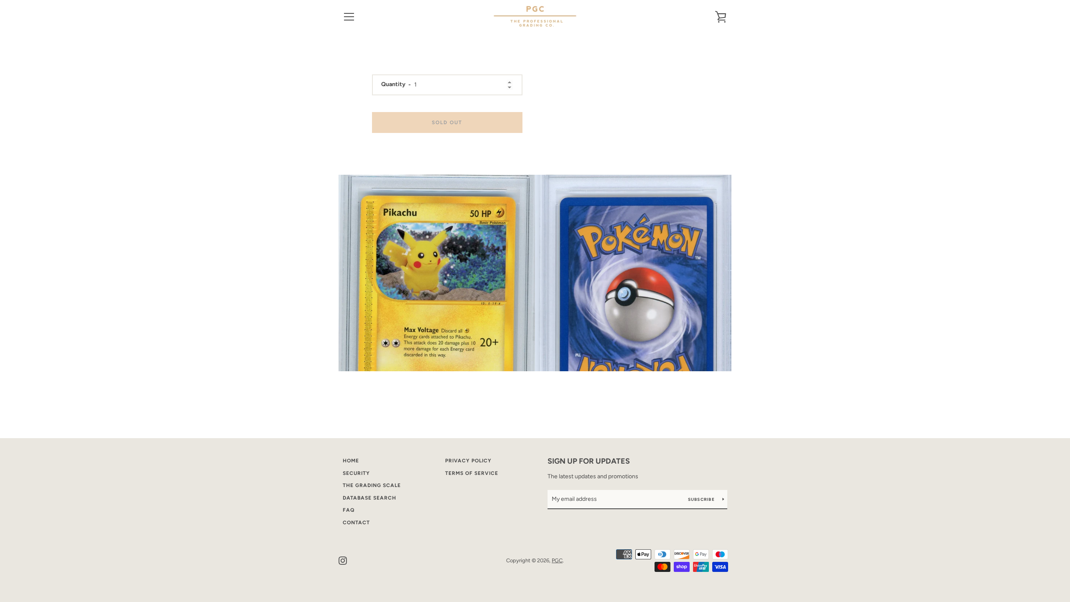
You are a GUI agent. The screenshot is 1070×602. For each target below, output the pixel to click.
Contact (356, 522)
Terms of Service (471, 473)
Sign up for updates (589, 461)
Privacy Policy (468, 461)
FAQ (348, 510)
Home (351, 461)
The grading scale (372, 485)
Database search (369, 498)
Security (356, 473)
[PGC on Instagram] (343, 560)
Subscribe (702, 499)
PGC (557, 560)
